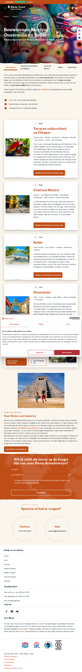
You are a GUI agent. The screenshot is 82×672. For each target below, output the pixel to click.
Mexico (15, 16)
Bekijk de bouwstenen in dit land (48, 275)
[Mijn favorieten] (72, 8)
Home (6, 16)
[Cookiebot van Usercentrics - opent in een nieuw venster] (71, 318)
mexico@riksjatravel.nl (57, 531)
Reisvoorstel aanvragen (12, 362)
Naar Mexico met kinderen (16, 449)
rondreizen (44, 89)
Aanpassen (39, 352)
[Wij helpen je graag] (77, 2)
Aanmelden (41, 493)
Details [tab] (41, 324)
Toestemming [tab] (14, 324)
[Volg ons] (6, 611)
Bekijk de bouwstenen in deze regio (49, 173)
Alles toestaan (67, 352)
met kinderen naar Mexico (28, 428)
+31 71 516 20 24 (38, 362)
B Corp (21, 631)
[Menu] (5, 8)
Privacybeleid (33, 483)
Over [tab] (68, 324)
